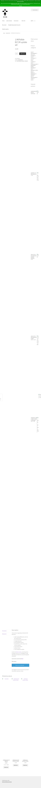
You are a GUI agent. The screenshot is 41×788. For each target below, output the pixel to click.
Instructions (16, 20)
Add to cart (22, 53)
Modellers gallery (5, 29)
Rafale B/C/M (8, 33)
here (22, 658)
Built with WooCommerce (7, 781)
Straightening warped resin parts (14, 24)
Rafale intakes (18, 652)
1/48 (17, 60)
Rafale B (20, 60)
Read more (6, 767)
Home (3, 20)
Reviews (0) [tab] (4, 633)
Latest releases (9, 20)
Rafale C (23, 60)
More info (23, 20)
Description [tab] (4, 630)
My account (4, 24)
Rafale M (26, 60)
